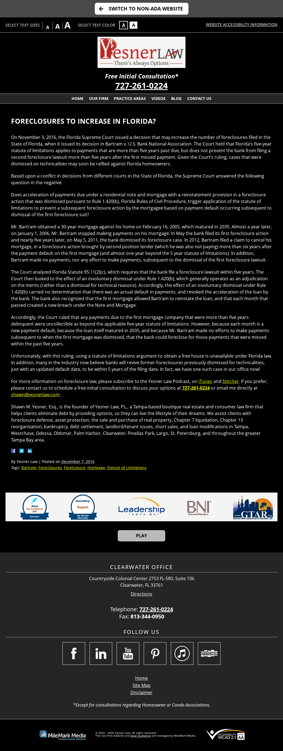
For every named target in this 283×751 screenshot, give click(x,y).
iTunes (205, 381)
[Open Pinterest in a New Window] (155, 653)
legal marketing (140, 735)
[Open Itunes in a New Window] (182, 653)
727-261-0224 (141, 85)
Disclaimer (141, 692)
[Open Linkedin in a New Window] (101, 653)
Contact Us (199, 98)
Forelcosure (74, 467)
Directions (141, 594)
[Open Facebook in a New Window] (73, 653)
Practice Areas (130, 98)
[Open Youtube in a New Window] (128, 653)
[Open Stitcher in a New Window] (209, 653)
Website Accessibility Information (241, 24)
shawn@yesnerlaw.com (35, 395)
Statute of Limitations (126, 467)
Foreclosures (50, 467)
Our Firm (98, 98)
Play (141, 536)
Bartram (28, 467)
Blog (176, 98)
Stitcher (230, 381)
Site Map (142, 685)
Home (77, 98)
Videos (158, 98)
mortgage (96, 467)
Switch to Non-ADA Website (146, 8)
